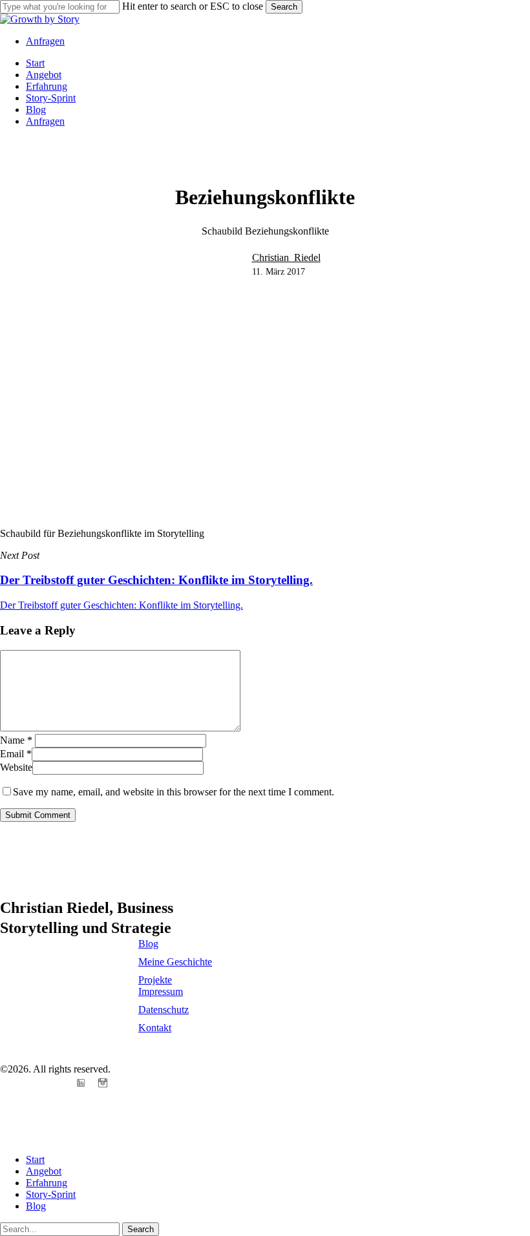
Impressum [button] (160, 991)
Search (284, 7)
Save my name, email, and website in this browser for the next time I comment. (173, 791)
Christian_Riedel (286, 257)
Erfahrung (46, 1182)
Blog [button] (148, 943)
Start (35, 1159)
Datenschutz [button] (163, 1009)
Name (16, 740)
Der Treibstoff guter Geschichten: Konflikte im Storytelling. (121, 605)
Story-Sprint (51, 1194)
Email (16, 753)
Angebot (43, 1171)
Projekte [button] (155, 979)
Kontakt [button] (154, 1027)
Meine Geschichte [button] (175, 961)
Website (16, 767)
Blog (36, 1205)
